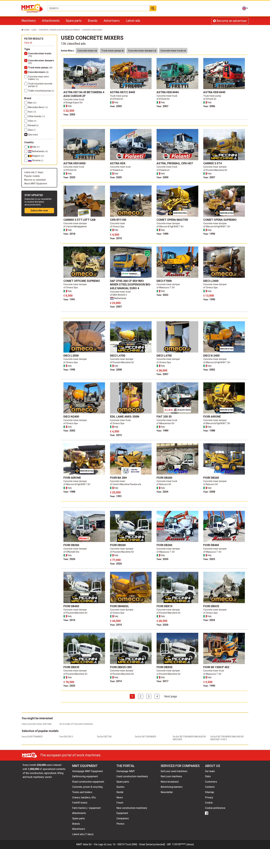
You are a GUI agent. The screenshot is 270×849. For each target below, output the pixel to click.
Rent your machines (171, 776)
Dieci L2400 (210, 280)
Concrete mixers (38, 72)
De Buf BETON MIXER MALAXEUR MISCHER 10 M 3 (227, 738)
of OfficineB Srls (71, 552)
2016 (69, 620)
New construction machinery (131, 807)
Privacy (209, 797)
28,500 (162, 620)
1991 (69, 299)
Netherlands (40, 151)
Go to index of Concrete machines (76, 724)
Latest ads (133, 21)
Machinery (28, 21)
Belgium (38, 156)
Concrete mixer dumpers (41, 61)
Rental (119, 792)
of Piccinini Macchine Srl (215, 170)
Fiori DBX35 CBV (121, 667)
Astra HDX (117, 163)
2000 (162, 177)
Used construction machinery (132, 776)
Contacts (210, 786)
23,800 (115, 303)
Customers (211, 781)
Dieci (32, 130)
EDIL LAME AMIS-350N (124, 416)
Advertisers (112, 21)
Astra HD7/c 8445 (122, 92)
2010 (116, 238)
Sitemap (209, 792)
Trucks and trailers (82, 792)
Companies (122, 818)
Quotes (120, 786)
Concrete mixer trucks (39, 54)
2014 (116, 681)
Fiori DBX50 (164, 667)
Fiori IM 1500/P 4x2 (216, 667)
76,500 (68, 682)
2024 (162, 491)
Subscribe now (39, 210)
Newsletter (167, 792)
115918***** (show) (183, 844)
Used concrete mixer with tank (37, 724)
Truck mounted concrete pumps (40, 84)
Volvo (32, 121)
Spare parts (74, 21)
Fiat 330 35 (164, 416)
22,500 (68, 110)
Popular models (32, 175)
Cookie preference (215, 807)
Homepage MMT (125, 771)
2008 (116, 369)
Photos (120, 823)
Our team (210, 771)
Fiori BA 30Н (118, 477)
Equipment (122, 813)
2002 (209, 369)
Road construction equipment (88, 781)
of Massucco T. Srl (166, 287)
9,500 (207, 682)
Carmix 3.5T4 (212, 163)
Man (32, 102)
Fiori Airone (212, 416)
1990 (209, 233)
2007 (162, 106)
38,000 (162, 370)
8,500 (67, 295)
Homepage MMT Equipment (87, 771)
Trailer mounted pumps (41, 90)
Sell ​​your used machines (174, 771)
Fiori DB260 (164, 477)
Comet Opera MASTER (172, 219)
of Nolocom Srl (164, 484)
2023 (162, 294)
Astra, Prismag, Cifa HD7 (175, 163)
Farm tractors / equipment (86, 807)
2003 (69, 114)
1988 (209, 430)
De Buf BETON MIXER (145, 736)
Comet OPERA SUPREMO (220, 219)
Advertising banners (171, 786)
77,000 (115, 560)
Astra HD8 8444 (168, 92)
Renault (33, 125)
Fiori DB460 (211, 545)
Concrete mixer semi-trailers (38, 77)
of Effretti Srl (116, 99)
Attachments (51, 21)
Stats (208, 776)
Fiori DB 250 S (66, 736)
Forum (119, 802)
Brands (92, 21)
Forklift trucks (79, 802)
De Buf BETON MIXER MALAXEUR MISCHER (189, 738)
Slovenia (37, 160)
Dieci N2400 (71, 416)
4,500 (114, 234)
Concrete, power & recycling (87, 786)
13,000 (208, 295)
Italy (36, 147)
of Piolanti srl (116, 170)
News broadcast (170, 781)
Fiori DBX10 (164, 606)
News (119, 797)
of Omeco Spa (117, 226)
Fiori (32, 112)
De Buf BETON (104, 736)
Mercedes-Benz (38, 107)
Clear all (28, 42)
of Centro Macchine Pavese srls (125, 484)
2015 (116, 435)
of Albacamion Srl (165, 423)
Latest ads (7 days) (33, 172)
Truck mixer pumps (40, 67)
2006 (209, 106)
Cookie (209, 802)
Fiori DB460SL (119, 606)
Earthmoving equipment (85, 776)
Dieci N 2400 (211, 355)
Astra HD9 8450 (74, 163)
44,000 (115, 620)
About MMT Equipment (35, 183)
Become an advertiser (231, 21)
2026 (69, 559)
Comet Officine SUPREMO (81, 280)
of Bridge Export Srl (72, 102)
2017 (162, 681)
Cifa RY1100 (118, 219)
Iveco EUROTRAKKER (32, 736)
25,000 (115, 492)
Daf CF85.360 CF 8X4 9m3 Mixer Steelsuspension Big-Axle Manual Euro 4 (130, 284)
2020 (69, 177)
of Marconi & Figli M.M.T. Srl (170, 226)
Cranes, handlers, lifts (84, 797)
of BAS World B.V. (118, 295)
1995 (69, 369)
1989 (162, 233)
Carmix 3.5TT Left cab (79, 219)
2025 (116, 177)
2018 (69, 233)
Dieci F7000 (164, 280)
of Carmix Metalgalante (75, 226)
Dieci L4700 (117, 355)
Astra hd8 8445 (214, 92)
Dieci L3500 (71, 355)
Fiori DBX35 (211, 606)
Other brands (36, 116)
